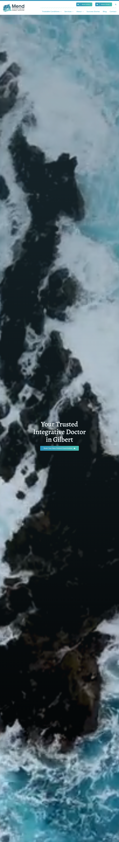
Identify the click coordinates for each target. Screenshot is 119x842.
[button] (115, 4)
